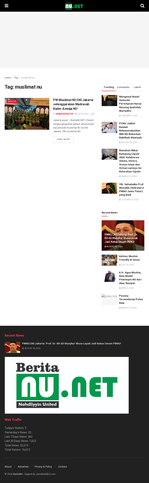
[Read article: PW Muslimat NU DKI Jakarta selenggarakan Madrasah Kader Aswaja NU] (27, 114)
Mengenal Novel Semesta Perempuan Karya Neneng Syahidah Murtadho (130, 103)
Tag (16, 77)
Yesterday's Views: (16, 432)
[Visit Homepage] (74, 6)
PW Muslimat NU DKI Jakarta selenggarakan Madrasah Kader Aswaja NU (73, 104)
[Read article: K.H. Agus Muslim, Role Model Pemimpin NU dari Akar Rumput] (109, 276)
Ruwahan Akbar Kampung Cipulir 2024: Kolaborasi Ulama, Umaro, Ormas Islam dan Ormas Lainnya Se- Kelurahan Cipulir (130, 161)
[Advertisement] (74, 41)
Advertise (23, 466)
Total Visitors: (13, 449)
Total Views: (12, 445)
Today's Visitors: (15, 427)
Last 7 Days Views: (16, 436)
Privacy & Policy (43, 466)
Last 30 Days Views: (17, 440)
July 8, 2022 (83, 114)
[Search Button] (142, 6)
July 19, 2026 (127, 265)
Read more (65, 139)
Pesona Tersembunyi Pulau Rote (131, 299)
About (8, 466)
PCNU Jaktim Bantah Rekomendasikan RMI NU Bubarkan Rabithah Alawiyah (130, 130)
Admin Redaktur (64, 114)
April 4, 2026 (127, 288)
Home (8, 77)
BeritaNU (18, 474)
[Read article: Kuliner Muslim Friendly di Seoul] (109, 260)
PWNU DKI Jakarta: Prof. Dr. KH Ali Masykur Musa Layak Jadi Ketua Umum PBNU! (121, 238)
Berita (12, 101)
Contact (62, 466)
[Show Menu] (6, 6)
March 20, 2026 (129, 308)
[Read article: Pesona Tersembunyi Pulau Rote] (109, 299)
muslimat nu (28, 77)
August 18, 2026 (114, 246)
